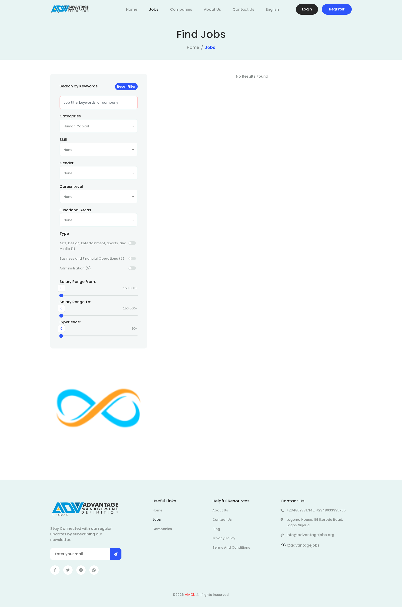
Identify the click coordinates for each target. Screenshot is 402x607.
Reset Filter (126, 86)
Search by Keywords (79, 86)
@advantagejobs (303, 545)
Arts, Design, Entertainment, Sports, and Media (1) (93, 246)
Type (64, 233)
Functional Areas (75, 210)
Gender (67, 163)
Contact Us (243, 9)
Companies (181, 9)
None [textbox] (68, 149)
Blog (216, 529)
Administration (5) (75, 268)
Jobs (153, 9)
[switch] (132, 243)
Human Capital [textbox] (76, 126)
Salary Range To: (75, 302)
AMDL (190, 594)
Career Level (71, 186)
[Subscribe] (115, 554)
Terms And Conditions (231, 547)
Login (307, 9)
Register (337, 9)
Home (131, 9)
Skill (63, 139)
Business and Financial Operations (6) (92, 258)
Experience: (70, 322)
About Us (212, 9)
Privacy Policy (223, 538)
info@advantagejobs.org (310, 534)
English (272, 9)
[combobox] (99, 126)
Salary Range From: (78, 281)
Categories (70, 116)
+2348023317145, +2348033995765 (316, 510)
